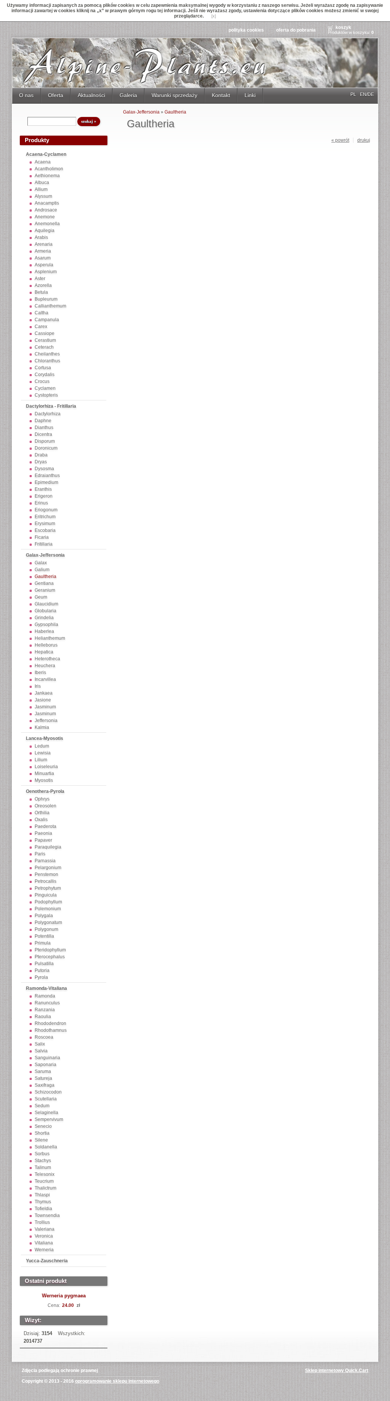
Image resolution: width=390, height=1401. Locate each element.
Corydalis (44, 374)
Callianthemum (50, 306)
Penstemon (46, 874)
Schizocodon (48, 1092)
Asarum (43, 258)
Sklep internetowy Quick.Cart (336, 1370)
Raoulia (43, 1016)
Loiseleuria (46, 766)
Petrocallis (45, 881)
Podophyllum (48, 902)
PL (353, 94)
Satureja (43, 1078)
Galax (41, 562)
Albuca (42, 182)
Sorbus (42, 1153)
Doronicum (46, 448)
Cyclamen (45, 388)
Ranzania (45, 1009)
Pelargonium (48, 867)
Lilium (41, 759)
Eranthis (43, 489)
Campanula (47, 319)
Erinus (41, 503)
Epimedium (46, 482)
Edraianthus (47, 475)
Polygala (44, 915)
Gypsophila (46, 624)
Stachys (43, 1160)
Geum (41, 597)
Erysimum (45, 523)
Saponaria (45, 1064)
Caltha (41, 312)
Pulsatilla (44, 963)
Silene (41, 1140)
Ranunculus (47, 1003)
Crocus (42, 381)
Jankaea (44, 693)
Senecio (43, 1126)
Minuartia (44, 773)
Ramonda (45, 996)
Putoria (42, 970)
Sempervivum (49, 1119)
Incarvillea (45, 679)
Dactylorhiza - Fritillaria (51, 406)
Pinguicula (46, 895)
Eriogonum (46, 509)
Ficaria (42, 537)
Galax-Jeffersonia (45, 555)
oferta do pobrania (296, 30)
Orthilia (42, 812)
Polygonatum (48, 922)
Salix (40, 1044)
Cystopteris (46, 395)
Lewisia (43, 753)
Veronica (44, 1236)
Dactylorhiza (48, 413)
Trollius (42, 1222)
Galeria (128, 95)
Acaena (43, 162)
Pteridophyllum (50, 950)
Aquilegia (44, 230)
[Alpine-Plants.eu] (195, 63)
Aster (40, 278)
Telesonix (44, 1174)
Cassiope (44, 333)
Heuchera (45, 665)
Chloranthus (47, 360)
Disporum (45, 441)
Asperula (44, 264)
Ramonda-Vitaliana (46, 988)
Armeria (43, 251)
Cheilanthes (47, 354)
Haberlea (44, 631)
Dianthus (44, 427)
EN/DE (367, 94)
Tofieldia (43, 1208)
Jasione (43, 700)
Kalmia (42, 727)
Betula (41, 292)
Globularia (45, 610)
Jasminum (45, 706)
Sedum (42, 1105)
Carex (41, 326)
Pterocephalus (50, 956)
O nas (26, 95)
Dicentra (43, 434)
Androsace (46, 210)
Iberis (40, 672)
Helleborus (46, 645)
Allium (41, 189)
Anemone (45, 216)
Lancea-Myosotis (44, 738)
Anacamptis (47, 203)
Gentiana (44, 583)
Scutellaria (46, 1099)
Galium (42, 569)
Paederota (45, 826)
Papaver (43, 840)
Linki (250, 95)
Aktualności (91, 95)
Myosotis (44, 780)
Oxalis (41, 819)
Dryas (41, 461)
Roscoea (44, 1037)
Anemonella (47, 223)
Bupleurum (46, 299)
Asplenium (46, 271)
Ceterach (44, 347)
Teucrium (44, 1181)
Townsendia (47, 1215)
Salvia (41, 1051)
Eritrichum (45, 516)
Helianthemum (50, 638)
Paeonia (43, 833)
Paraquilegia (48, 847)
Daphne (43, 420)
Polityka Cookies (246, 30)
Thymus (43, 1201)
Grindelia (44, 617)
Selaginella (46, 1112)
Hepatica (44, 652)
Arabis (41, 237)
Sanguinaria (47, 1057)
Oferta (55, 95)
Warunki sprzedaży (174, 95)
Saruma (43, 1071)
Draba (41, 455)
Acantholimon (49, 168)
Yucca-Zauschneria (47, 1260)
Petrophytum (48, 888)
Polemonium (48, 908)
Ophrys (42, 799)
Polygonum (46, 929)
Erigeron (44, 496)
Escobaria (45, 530)
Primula (43, 943)
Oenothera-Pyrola (45, 791)
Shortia (42, 1133)
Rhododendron (50, 1023)
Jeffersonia (46, 720)
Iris (38, 686)
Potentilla (44, 936)
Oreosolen (45, 806)
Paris (40, 854)
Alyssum (43, 196)
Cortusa (43, 367)
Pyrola (41, 977)
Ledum (42, 746)
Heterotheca (47, 658)
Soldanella (46, 1147)
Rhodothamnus (51, 1030)
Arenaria (44, 244)
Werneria (44, 1249)
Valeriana (44, 1229)
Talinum (43, 1167)
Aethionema (47, 175)
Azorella (43, 285)
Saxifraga (44, 1085)
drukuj (363, 140)
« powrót (340, 140)
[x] (213, 16)
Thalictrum (45, 1188)
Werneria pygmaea (64, 1296)
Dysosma (44, 468)
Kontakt (221, 95)
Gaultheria (45, 576)
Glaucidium (46, 604)
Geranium (45, 590)
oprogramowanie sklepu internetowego (117, 1381)
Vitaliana (44, 1243)
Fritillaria (44, 544)
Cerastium (45, 340)
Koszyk (343, 27)
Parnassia (45, 860)
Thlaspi (42, 1195)
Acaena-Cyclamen (46, 154)
